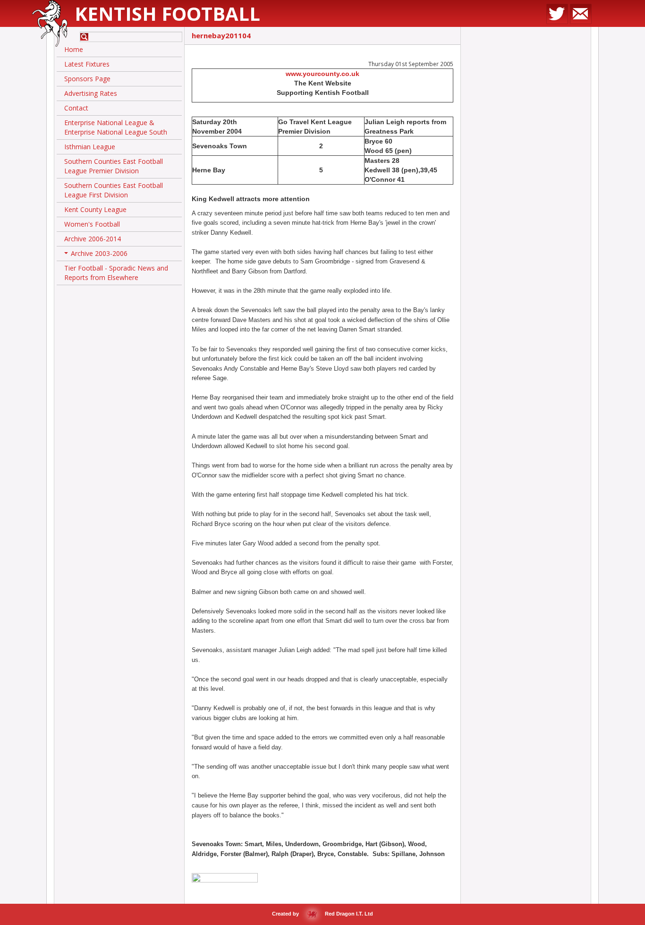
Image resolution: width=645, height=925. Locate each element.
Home (73, 49)
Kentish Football (167, 13)
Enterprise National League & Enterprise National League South (115, 127)
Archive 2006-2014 (92, 238)
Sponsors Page (87, 78)
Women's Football (92, 224)
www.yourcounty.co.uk (322, 73)
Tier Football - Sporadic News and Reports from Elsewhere (116, 272)
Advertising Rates (90, 93)
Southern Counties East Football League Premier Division (113, 166)
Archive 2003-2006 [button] (96, 255)
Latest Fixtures (87, 63)
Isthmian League (89, 146)
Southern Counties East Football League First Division (113, 190)
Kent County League (95, 209)
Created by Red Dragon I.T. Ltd (322, 914)
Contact (76, 107)
